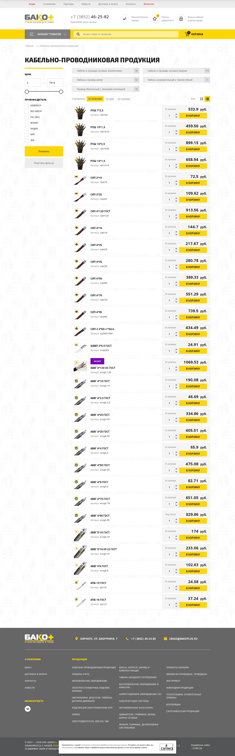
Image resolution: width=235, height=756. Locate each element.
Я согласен (167, 747)
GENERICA (35, 105)
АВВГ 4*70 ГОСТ (100, 498)
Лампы (76, 714)
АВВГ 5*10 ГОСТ (100, 532)
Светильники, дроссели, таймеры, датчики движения (92, 699)
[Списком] (207, 99)
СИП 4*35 (96, 261)
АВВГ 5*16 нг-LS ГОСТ (103, 549)
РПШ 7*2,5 (96, 110)
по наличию (124, 98)
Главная (29, 45)
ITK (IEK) (35, 117)
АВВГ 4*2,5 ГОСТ (100, 398)
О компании (49, 3)
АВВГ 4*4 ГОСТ (99, 448)
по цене (110, 98)
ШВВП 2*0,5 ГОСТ (101, 345)
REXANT (34, 122)
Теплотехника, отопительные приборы (183, 696)
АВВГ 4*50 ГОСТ (100, 465)
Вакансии (149, 3)
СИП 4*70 (96, 295)
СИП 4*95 (96, 312)
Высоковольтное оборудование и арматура (139, 686)
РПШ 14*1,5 (97, 161)
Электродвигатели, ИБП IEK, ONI (90, 721)
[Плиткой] (201, 99)
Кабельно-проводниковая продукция (58, 45)
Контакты (131, 3)
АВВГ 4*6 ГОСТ (99, 482)
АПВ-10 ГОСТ (98, 583)
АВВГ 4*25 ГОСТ (100, 414)
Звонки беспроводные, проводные (186, 674)
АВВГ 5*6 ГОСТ (99, 566)
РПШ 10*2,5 (97, 144)
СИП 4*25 (96, 245)
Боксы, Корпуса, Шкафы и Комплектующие (134, 669)
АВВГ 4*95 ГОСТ (100, 515)
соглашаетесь (67, 747)
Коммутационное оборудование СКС (140, 694)
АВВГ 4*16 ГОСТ (100, 381)
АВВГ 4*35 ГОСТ (100, 431)
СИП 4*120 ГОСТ (100, 211)
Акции (32, 3)
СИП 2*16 (96, 177)
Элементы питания (177, 667)
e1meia (197, 748)
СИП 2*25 (96, 194)
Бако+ (28, 667)
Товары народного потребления (138, 677)
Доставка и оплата (108, 3)
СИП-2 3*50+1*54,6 (102, 329)
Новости (86, 3)
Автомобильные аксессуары (136, 707)
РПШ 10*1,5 (97, 127)
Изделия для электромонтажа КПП (92, 707)
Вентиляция (173, 704)
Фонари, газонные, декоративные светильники (139, 726)
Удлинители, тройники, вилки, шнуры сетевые (137, 716)
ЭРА (32, 140)
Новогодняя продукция (179, 687)
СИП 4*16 (96, 228)
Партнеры (68, 3)
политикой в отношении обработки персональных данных (104, 745)
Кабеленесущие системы (134, 700)
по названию (95, 98)
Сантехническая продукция (182, 711)
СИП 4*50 (96, 278)
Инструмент (173, 680)
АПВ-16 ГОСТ (98, 599)
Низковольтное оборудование (89, 680)
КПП (32, 134)
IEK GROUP (36, 111)
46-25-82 (89, 16)
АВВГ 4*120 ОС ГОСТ (102, 367)
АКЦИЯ (34, 128)
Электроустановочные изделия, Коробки (91, 689)
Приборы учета (80, 674)
